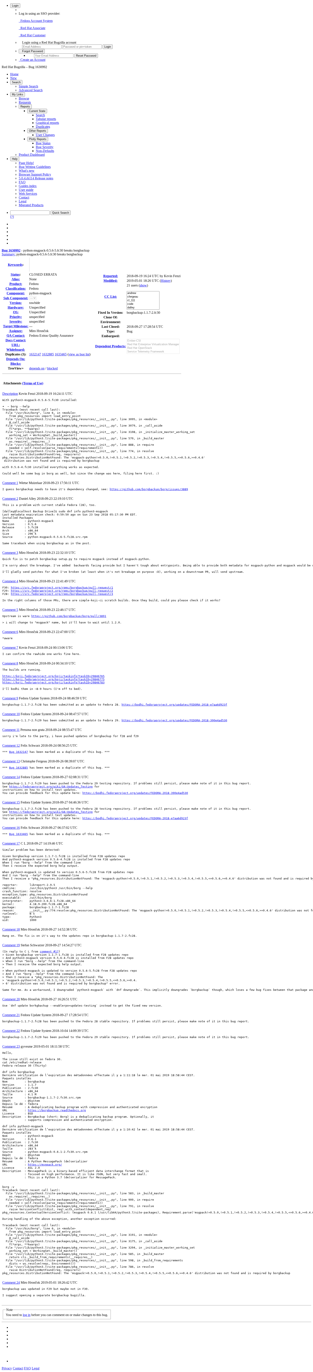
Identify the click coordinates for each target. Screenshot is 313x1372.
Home (14, 74)
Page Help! (26, 163)
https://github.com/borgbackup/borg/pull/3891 (68, 616)
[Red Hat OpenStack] (153, 348)
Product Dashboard (32, 154)
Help (14, 158)
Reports (25, 106)
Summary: (9, 254)
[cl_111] (143, 300)
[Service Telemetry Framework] (153, 352)
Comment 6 (10, 632)
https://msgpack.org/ (45, 1164)
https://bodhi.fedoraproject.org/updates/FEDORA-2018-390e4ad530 (174, 720)
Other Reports (37, 130)
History (166, 280)
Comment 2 (10, 498)
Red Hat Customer (32, 35)
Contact (24, 197)
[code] (143, 304)
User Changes (45, 135)
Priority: (16, 317)
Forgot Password (31, 51)
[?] (12, 217)
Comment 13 (11, 761)
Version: (16, 303)
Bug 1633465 (18, 834)
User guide (26, 190)
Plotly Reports (37, 139)
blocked (52, 368)
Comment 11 (11, 730)
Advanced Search (31, 90)
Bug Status (43, 143)
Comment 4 (10, 581)
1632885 (48, 354)
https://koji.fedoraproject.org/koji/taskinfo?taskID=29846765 (53, 676)
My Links (17, 94)
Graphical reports (47, 123)
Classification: (16, 288)
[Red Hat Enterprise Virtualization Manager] (153, 344)
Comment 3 (10, 552)
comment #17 (49, 951)
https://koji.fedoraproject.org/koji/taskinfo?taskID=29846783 (53, 682)
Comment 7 (10, 647)
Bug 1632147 (18, 751)
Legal (22, 201)
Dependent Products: (110, 346)
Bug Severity (44, 147)
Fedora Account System (36, 21)
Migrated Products (31, 205)
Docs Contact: (16, 340)
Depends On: (15, 359)
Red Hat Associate (32, 28)
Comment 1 (10, 483)
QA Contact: (16, 335)
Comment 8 (10, 663)
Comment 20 (11, 999)
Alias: (15, 279)
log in (26, 1315)
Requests (25, 102)
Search (16, 82)
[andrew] (143, 293)
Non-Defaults (45, 151)
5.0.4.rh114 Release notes (36, 178)
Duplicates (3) (15, 354)
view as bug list (79, 354)
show (143, 285)
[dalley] (143, 307)
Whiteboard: (15, 349)
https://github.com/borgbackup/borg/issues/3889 (149, 489)
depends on (37, 368)
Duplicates (43, 126)
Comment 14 (11, 777)
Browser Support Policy (35, 174)
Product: (15, 284)
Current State (37, 111)
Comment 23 (11, 1046)
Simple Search (28, 86)
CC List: (110, 296)
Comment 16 (11, 827)
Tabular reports (46, 119)
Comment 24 (11, 1282)
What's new (26, 170)
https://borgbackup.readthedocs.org (57, 1110)
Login (15, 5)
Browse (24, 98)
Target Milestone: (15, 326)
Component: (16, 293)
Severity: (15, 321)
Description (10, 393)
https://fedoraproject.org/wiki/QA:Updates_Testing (51, 786)
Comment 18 (11, 929)
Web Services (28, 193)
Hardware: (16, 307)
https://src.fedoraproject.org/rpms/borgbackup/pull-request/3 (62, 594)
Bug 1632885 (18, 767)
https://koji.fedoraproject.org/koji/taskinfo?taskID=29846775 (53, 679)
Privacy (7, 1368)
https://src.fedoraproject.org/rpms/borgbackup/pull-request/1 (62, 587)
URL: (15, 345)
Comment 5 (10, 610)
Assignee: (16, 331)
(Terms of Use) (32, 383)
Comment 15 (11, 802)
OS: (16, 312)
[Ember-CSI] (153, 341)
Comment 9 (10, 698)
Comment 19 (11, 945)
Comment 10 (11, 714)
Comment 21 (11, 1015)
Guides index (28, 186)
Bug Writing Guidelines (35, 167)
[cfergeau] (143, 297)
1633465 (61, 354)
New (13, 78)
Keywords (15, 264)
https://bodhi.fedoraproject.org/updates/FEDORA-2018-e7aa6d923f (174, 704)
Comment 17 (11, 843)
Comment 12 (11, 745)
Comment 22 (11, 1031)
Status (15, 274)
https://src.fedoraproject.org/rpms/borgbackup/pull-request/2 (62, 590)
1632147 (35, 354)
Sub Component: (15, 298)
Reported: (110, 276)
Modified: (110, 280)
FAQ (22, 182)
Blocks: (15, 363)
